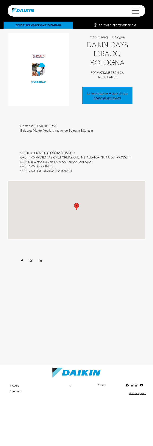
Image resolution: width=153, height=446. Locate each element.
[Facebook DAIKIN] (127, 385)
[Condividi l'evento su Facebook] (22, 260)
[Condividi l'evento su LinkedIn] (40, 260)
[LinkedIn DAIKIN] (137, 385)
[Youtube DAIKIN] (141, 385)
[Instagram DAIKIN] (132, 385)
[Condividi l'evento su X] (31, 260)
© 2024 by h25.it (137, 393)
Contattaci (16, 391)
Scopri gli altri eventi (107, 98)
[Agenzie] (70, 386)
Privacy (101, 385)
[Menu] (135, 10)
